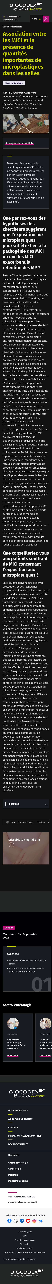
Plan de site (24, 1244)
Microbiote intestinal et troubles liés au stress (27, 962)
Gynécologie (14, 1169)
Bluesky (41, 1221)
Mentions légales (25, 1231)
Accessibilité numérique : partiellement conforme (25, 1252)
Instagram (34, 1221)
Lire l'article (12, 1055)
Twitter (16, 1221)
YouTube (28, 1221)
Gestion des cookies (25, 1248)
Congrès (13, 1127)
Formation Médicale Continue (24, 1136)
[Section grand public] (46, 19)
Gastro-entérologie (12, 26)
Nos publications (18, 1110)
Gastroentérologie (14, 83)
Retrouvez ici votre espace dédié (22, 1202)
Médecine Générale (18, 1181)
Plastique (41, 822)
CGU (24, 1236)
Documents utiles (18, 1144)
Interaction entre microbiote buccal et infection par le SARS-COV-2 (26, 970)
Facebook (9, 1221)
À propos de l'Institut (20, 1119)
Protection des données (25, 1240)
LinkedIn (22, 1221)
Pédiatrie (13, 1175)
